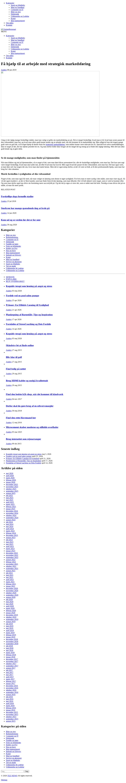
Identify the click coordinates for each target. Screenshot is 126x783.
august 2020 (10, 597)
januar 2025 (10, 509)
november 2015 (12, 714)
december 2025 (12, 484)
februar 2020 (11, 610)
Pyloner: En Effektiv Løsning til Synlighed (27, 305)
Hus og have (11, 251)
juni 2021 (9, 575)
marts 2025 (10, 504)
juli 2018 (9, 646)
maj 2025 (9, 500)
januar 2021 (10, 586)
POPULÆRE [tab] (11, 279)
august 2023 (10, 537)
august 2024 (10, 520)
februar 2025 (11, 507)
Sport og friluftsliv (18, 5)
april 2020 (10, 606)
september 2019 (12, 619)
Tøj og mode (11, 266)
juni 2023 (9, 542)
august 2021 (10, 571)
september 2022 (12, 557)
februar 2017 (11, 681)
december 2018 (12, 639)
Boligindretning (12, 237)
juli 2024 (9, 522)
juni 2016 (9, 699)
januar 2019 (10, 637)
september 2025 (12, 491)
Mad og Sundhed (17, 7)
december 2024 (12, 511)
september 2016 (12, 692)
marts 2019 (10, 633)
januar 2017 (10, 683)
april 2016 (10, 703)
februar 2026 (11, 480)
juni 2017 (9, 672)
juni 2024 (9, 524)
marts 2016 (10, 706)
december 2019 (12, 615)
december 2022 (12, 553)
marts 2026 (10, 478)
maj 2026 (9, 473)
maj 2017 (9, 675)
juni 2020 (9, 602)
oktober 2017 (11, 664)
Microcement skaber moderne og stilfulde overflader (32, 427)
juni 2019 (9, 626)
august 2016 (10, 695)
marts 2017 (10, 679)
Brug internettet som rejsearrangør (23, 439)
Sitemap (4, 780)
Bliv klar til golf (14, 357)
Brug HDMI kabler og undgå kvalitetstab (27, 380)
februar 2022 (11, 562)
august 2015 (10, 721)
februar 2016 (11, 708)
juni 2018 (9, 648)
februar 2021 (11, 584)
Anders (4, 70)
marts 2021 (10, 582)
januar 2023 (10, 551)
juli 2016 (9, 697)
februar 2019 (11, 635)
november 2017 (12, 661)
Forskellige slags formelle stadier (17, 196)
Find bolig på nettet (16, 369)
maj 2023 (9, 544)
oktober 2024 (11, 515)
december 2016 (12, 686)
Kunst (13, 18)
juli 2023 (9, 540)
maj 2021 (9, 577)
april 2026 (10, 476)
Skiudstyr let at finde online (20, 345)
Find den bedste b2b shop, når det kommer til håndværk (34, 394)
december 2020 (12, 588)
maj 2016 (9, 701)
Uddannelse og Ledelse (20, 16)
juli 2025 (9, 495)
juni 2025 (9, 498)
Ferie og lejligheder (13, 246)
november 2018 (12, 641)
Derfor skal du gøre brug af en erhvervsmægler (29, 406)
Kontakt (9, 25)
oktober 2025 (11, 489)
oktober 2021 (11, 566)
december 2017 (12, 659)
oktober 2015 (11, 717)
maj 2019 (9, 628)
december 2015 (12, 712)
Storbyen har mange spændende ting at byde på (25, 208)
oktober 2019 (11, 617)
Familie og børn (12, 244)
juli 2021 (9, 573)
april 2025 (10, 502)
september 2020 (12, 595)
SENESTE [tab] (10, 277)
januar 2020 (10, 613)
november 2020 (12, 591)
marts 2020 (10, 608)
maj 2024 (9, 526)
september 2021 (12, 568)
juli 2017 (9, 670)
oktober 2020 (11, 593)
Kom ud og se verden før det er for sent (20, 220)
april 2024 (10, 529)
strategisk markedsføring (55, 144)
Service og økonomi (14, 262)
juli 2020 (9, 599)
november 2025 (12, 487)
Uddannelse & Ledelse (15, 268)
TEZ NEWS (12, 776)
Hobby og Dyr (11, 248)
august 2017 (10, 668)
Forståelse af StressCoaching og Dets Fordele (28, 324)
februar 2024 (11, 533)
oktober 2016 (11, 690)
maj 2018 (9, 650)
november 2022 (12, 555)
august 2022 (10, 560)
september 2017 (12, 666)
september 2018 (12, 644)
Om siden (9, 23)
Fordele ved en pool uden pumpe (22, 295)
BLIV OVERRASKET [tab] (15, 281)
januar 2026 (10, 482)
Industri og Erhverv (13, 255)
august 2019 (10, 622)
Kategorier (10, 3)
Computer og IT (17, 10)
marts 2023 (10, 549)
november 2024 (12, 513)
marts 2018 (10, 653)
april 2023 (10, 546)
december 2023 (12, 535)
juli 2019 (9, 624)
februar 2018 (11, 655)
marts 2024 (10, 531)
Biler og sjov (16, 12)
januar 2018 (10, 657)
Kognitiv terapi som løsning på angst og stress (29, 286)
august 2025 (10, 493)
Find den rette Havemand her (21, 417)
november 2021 (12, 564)
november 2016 (12, 688)
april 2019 (10, 630)
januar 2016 (10, 710)
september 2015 (12, 719)
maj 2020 (9, 604)
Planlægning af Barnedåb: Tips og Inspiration (29, 314)
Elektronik (15, 14)
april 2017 (10, 677)
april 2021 (10, 580)
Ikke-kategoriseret (18, 21)
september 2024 (12, 518)
